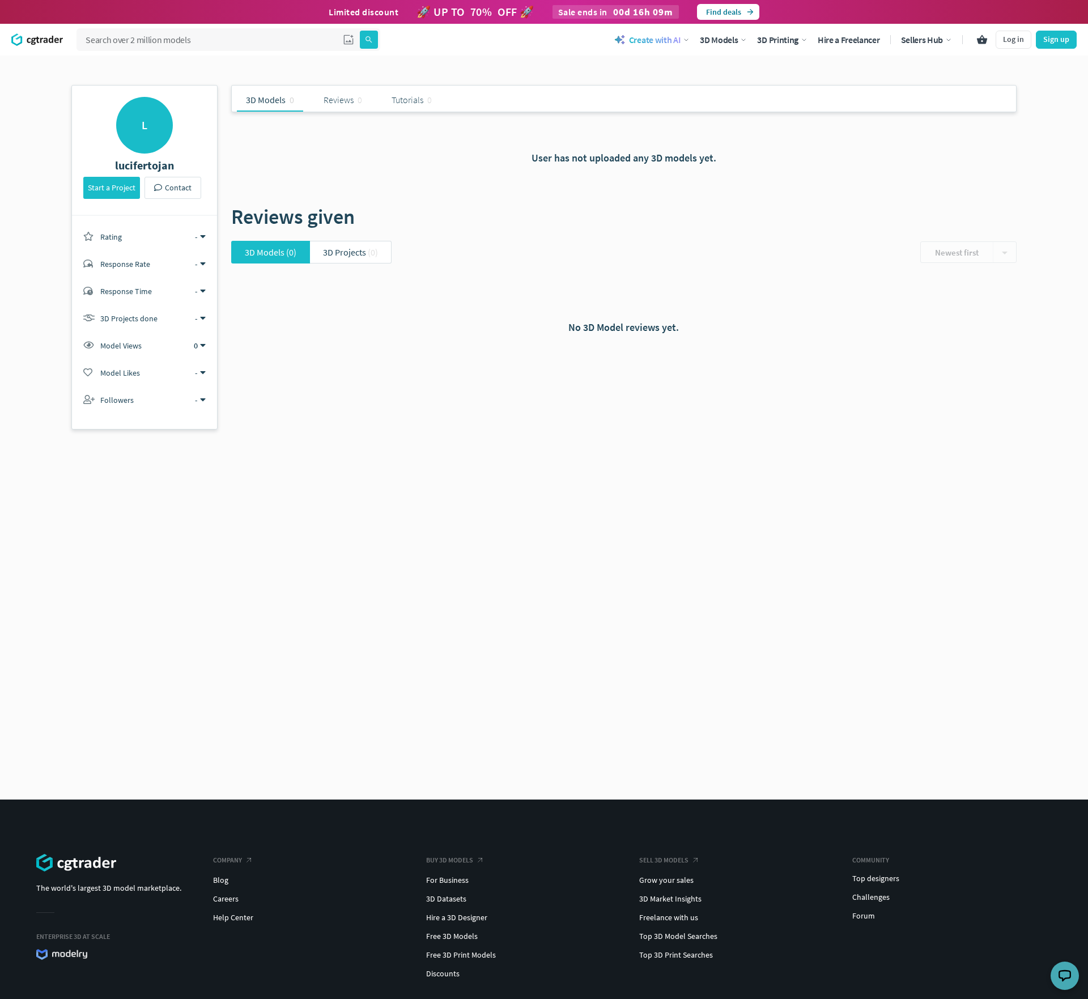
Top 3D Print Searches (676, 955)
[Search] (369, 40)
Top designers (875, 878)
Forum (863, 916)
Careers (226, 899)
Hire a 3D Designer (456, 917)
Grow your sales (666, 880)
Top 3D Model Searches (678, 936)
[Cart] (982, 40)
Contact (178, 187)
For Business (447, 880)
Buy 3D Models (449, 860)
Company (227, 860)
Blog (220, 880)
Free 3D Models (452, 936)
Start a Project (111, 187)
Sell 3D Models (663, 860)
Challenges (871, 897)
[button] (348, 40)
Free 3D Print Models (461, 955)
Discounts (443, 973)
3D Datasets (446, 899)
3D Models (270, 252)
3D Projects (350, 252)
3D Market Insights (670, 899)
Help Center (233, 917)
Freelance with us (668, 917)
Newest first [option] (957, 252)
